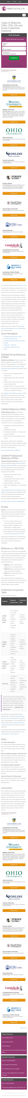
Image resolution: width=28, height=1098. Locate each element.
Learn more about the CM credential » (11, 450)
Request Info (14, 95)
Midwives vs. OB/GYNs (10, 345)
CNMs (16, 360)
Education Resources (8, 1057)
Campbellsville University (11, 250)
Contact (14, 1)
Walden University (8, 110)
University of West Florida (11, 272)
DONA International (14, 534)
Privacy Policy (15, 1092)
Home (5, 1092)
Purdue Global (7, 183)
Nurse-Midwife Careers (7, 1037)
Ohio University (8, 137)
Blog (20, 1)
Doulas (6, 343)
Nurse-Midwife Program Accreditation (11, 1068)
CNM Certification (6, 1046)
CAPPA (22, 534)
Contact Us (9, 1092)
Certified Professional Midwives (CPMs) (14, 341)
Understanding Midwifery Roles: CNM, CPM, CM (13, 1087)
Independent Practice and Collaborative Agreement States (14, 1051)
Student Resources (8, 1080)
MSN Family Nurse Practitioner (17, 232)
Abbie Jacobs (22, 285)
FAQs (5, 349)
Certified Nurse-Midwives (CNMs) (12, 336)
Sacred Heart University (10, 209)
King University (7, 230)
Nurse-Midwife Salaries (7, 1041)
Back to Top (24, 1028)
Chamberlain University (10, 85)
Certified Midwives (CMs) (10, 338)
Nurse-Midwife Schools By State (9, 1064)
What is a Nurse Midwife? (8, 1083)
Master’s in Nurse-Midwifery (8, 1060)
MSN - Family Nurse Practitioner (17, 210)
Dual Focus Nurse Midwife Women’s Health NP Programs (13, 1074)
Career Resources (7, 1034)
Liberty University (8, 160)
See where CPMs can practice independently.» (13, 501)
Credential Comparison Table (11, 347)
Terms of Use (21, 1092)
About (8, 1)
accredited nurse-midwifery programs (12, 393)
